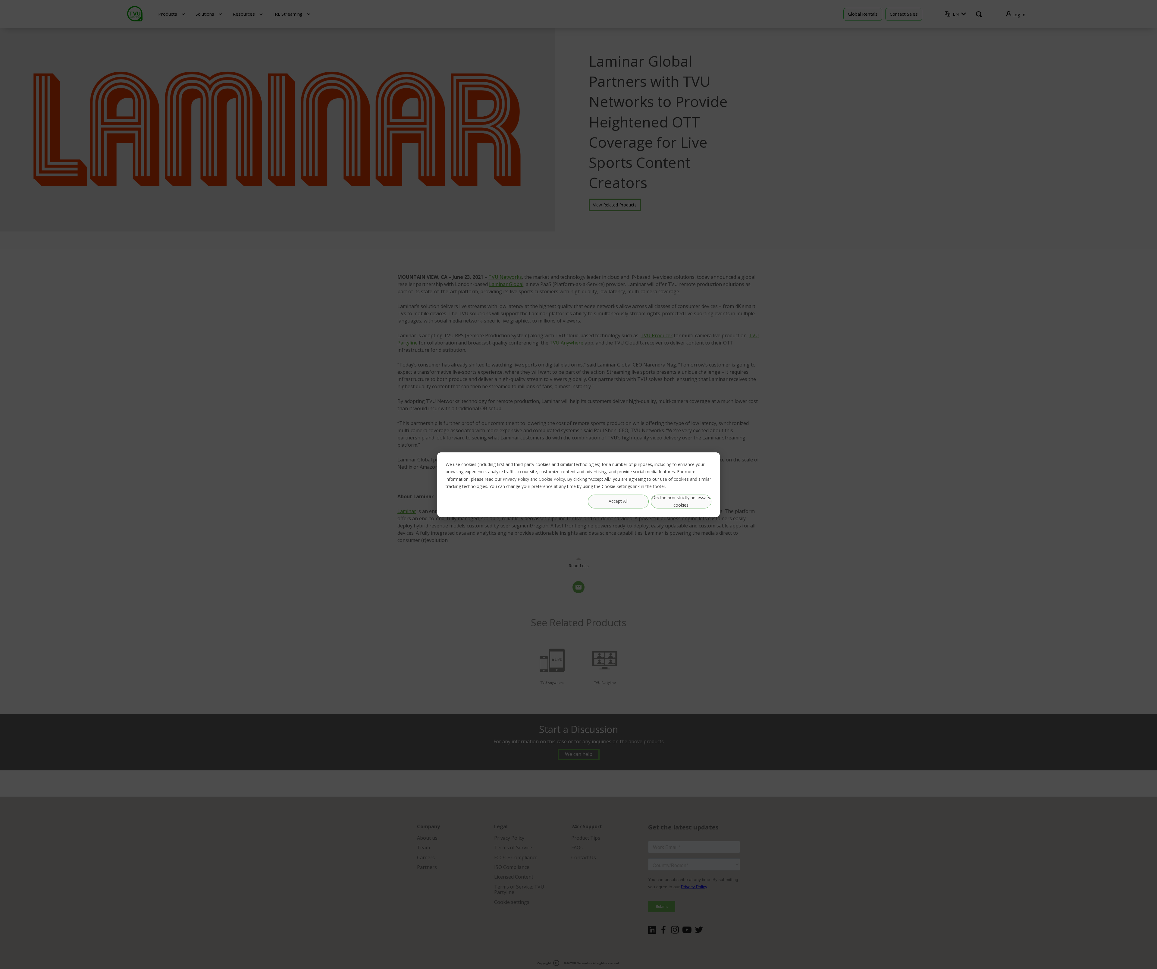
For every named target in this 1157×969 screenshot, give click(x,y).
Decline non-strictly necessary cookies (681, 501)
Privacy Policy (516, 479)
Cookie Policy (552, 479)
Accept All (618, 501)
